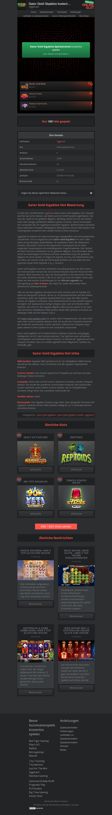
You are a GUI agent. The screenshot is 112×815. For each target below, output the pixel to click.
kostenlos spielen (56, 50)
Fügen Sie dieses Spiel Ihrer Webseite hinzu (43, 193)
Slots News (84, 16)
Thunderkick (36, 764)
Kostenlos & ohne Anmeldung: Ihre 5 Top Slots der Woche (35, 630)
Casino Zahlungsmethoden (64, 16)
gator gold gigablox (46, 415)
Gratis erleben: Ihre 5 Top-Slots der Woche (35, 552)
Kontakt (75, 805)
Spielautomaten (47, 12)
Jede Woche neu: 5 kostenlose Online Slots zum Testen (76, 630)
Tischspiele (62, 12)
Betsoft (33, 755)
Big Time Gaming (38, 792)
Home (33, 12)
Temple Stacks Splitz (76, 481)
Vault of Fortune (36, 437)
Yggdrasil (61, 141)
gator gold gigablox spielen (70, 415)
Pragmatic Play (37, 784)
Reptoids (76, 437)
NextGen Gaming (38, 775)
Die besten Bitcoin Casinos (56, 801)
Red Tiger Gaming (39, 741)
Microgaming (36, 752)
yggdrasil (89, 415)
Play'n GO (34, 744)
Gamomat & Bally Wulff (41, 781)
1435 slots (89, 2)
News (63, 749)
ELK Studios (35, 788)
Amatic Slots (35, 796)
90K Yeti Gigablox (36, 481)
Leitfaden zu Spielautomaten (35, 16)
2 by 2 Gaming (36, 761)
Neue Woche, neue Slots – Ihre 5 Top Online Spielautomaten (76, 554)
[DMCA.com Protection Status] (36, 808)
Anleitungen (75, 12)
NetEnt (33, 748)
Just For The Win (38, 768)
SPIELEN (35, 469)
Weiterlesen (35, 603)
